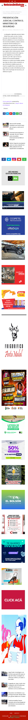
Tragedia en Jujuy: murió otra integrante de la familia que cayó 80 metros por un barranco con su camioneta (16, 686)
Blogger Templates (15, 717)
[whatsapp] (24, 159)
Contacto (16, 713)
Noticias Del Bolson (8, 30)
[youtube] (19, 159)
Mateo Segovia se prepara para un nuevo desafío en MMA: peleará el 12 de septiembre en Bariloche (17, 145)
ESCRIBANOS (6, 105)
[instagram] (15, 1)
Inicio (4, 12)
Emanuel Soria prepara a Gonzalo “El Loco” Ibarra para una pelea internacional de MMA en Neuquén (17, 136)
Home (11, 713)
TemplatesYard (15, 716)
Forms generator (7, 101)
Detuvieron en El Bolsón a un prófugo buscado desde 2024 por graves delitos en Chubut (17, 694)
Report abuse (19, 103)
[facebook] (9, 1)
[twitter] (12, 1)
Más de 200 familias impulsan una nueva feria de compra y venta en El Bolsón (17, 126)
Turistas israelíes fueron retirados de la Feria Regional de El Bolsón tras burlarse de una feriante (16, 703)
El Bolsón (8, 12)
